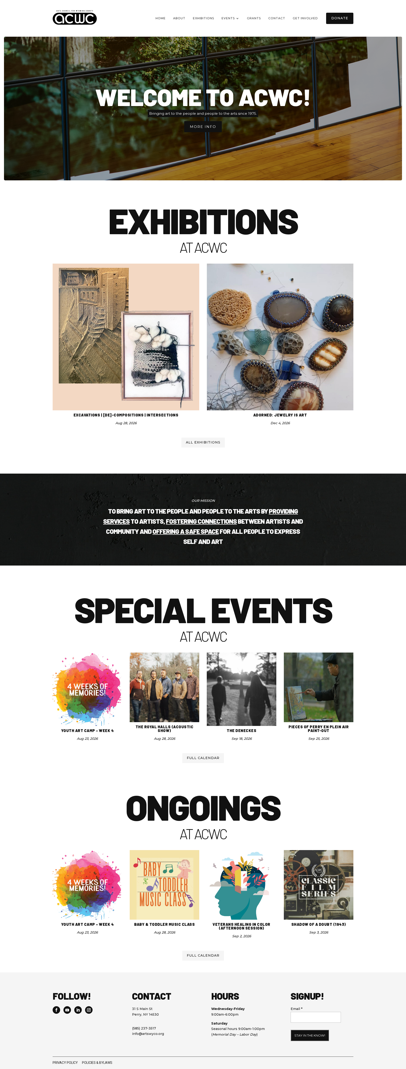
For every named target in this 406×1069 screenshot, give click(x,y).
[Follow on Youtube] (67, 1010)
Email (296, 1009)
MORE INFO (203, 126)
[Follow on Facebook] (56, 1010)
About (179, 18)
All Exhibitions (203, 442)
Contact (276, 18)
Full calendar (203, 758)
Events (228, 18)
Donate (339, 18)
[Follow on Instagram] (89, 1010)
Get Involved (305, 18)
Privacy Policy (65, 1063)
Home (161, 18)
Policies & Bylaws (97, 1063)
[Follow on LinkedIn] (78, 1010)
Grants (254, 18)
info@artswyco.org (148, 1034)
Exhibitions (203, 18)
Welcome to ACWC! (203, 97)
